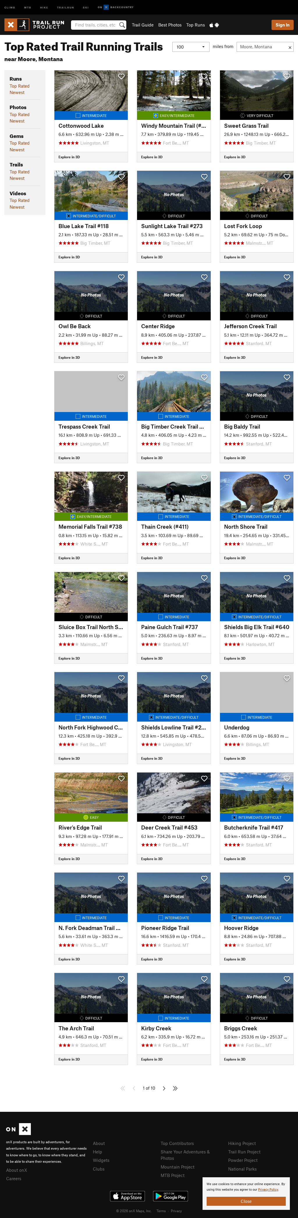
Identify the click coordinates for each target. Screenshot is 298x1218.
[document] (246, 1193)
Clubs (98, 1168)
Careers (13, 1178)
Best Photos (170, 24)
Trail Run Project (244, 1151)
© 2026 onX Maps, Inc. (134, 1211)
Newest (17, 92)
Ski (86, 7)
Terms (161, 1211)
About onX (16, 1170)
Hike (44, 7)
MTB (27, 7)
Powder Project (243, 1160)
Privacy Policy (268, 1190)
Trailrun (65, 7)
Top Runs (195, 24)
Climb (9, 7)
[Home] (37, 24)
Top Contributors (177, 1143)
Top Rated (20, 85)
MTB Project (173, 1175)
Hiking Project (242, 1143)
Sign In (283, 24)
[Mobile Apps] (214, 24)
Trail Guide (143, 24)
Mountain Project (177, 1166)
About (99, 1143)
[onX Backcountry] (115, 7)
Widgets (101, 1160)
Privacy (176, 1211)
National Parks (242, 1168)
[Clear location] (290, 47)
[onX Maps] (18, 1133)
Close (246, 1201)
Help (97, 1151)
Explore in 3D (69, 157)
